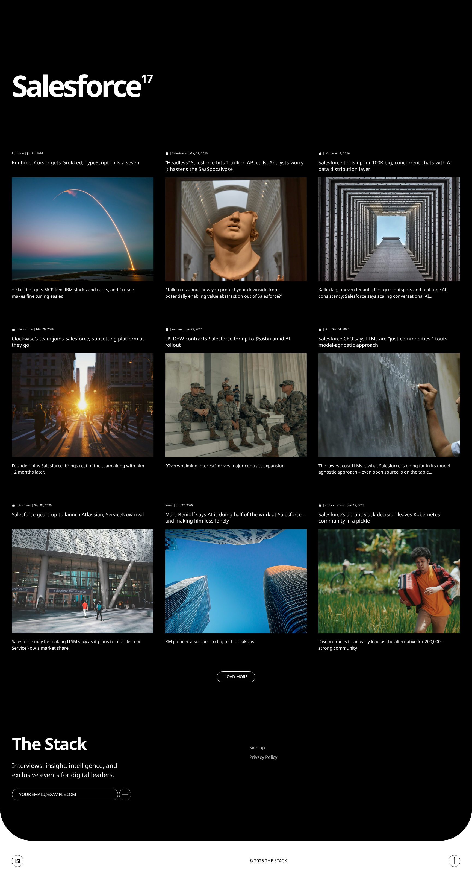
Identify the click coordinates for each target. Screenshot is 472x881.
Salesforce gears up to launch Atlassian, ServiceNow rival (78, 514)
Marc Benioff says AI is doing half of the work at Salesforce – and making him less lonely (235, 517)
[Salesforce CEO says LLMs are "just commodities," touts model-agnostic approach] (389, 405)
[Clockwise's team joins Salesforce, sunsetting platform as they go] (82, 405)
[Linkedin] (17, 861)
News (169, 505)
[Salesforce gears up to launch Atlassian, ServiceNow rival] (82, 581)
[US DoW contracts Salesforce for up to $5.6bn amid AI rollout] (236, 405)
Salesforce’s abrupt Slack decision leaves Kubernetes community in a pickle (379, 517)
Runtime (18, 153)
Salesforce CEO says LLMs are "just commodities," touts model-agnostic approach (382, 341)
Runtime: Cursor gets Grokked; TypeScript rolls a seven (75, 162)
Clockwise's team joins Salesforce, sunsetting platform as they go (78, 341)
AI (326, 153)
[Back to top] (454, 861)
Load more (236, 676)
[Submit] (125, 794)
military (177, 329)
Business (25, 505)
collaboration (334, 505)
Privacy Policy (263, 757)
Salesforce (179, 153)
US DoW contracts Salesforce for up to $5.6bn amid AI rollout (227, 341)
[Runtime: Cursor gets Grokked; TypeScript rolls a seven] (82, 229)
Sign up (257, 748)
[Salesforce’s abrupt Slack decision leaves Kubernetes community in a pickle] (389, 581)
